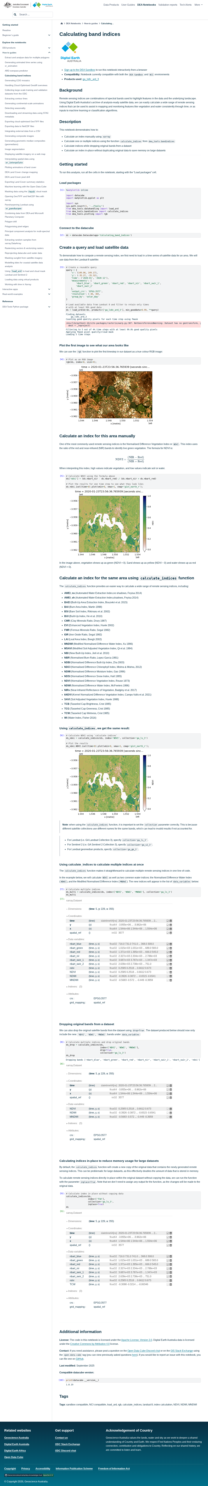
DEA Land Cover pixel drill (17, 177)
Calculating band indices (18, 75)
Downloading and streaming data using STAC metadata (27, 115)
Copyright (10, 1468)
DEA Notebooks (146, 4)
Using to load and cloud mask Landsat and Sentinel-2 (25, 273)
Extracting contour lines (16, 98)
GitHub (79, 1359)
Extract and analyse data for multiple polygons (27, 57)
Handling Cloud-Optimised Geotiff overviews (26, 85)
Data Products (111, 4)
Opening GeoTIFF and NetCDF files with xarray (24, 198)
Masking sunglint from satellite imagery (23, 258)
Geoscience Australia (16, 1437)
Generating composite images (19, 136)
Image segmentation (15, 149)
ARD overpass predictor (16, 70)
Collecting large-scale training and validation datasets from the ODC (26, 92)
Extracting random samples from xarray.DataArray (20, 241)
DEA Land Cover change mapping (21, 172)
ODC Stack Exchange (67, 1444)
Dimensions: (75, 909)
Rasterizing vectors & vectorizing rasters (24, 248)
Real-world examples (12, 294)
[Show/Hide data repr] (171, 921)
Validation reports (167, 4)
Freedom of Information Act (114, 1468)
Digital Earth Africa (15, 1450)
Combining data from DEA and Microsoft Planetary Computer (24, 215)
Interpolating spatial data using (19, 161)
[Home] (62, 23)
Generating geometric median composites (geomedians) (25, 142)
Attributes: (73, 994)
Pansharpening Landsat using (19, 206)
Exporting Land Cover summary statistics (24, 181)
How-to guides (9, 52)
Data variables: (76, 939)
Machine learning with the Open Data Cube (25, 186)
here (134, 1355)
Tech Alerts (186, 4)
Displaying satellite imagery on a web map (25, 154)
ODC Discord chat (65, 1450)
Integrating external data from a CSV (22, 131)
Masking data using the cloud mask (26, 191)
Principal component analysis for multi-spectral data (27, 233)
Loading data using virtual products (22, 279)
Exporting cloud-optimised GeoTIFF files (24, 121)
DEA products (9, 48)
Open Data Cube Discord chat (143, 1350)
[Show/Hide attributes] (167, 921)
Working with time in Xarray (18, 284)
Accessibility (42, 1468)
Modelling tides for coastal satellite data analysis (24, 264)
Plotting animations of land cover (20, 167)
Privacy (25, 1468)
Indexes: (75, 986)
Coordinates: (75, 916)
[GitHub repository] (29, 1475)
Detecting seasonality (15, 108)
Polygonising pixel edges (17, 226)
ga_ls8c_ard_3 (91, 79)
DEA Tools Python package (15, 306)
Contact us (61, 1437)
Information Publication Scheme (74, 1468)
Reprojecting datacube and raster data (23, 253)
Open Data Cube (13, 1457)
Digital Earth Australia (16, 1444)
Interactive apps (10, 289)
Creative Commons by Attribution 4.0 (90, 1344)
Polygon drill (11, 221)
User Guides (128, 4)
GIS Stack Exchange (182, 1350)
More (198, 4)
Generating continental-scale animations (24, 103)
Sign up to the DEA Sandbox (79, 70)
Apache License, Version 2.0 (136, 1340)
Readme (6, 30)
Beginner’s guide (10, 35)
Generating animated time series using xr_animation (23, 64)
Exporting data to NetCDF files (19, 126)
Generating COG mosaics (17, 80)
